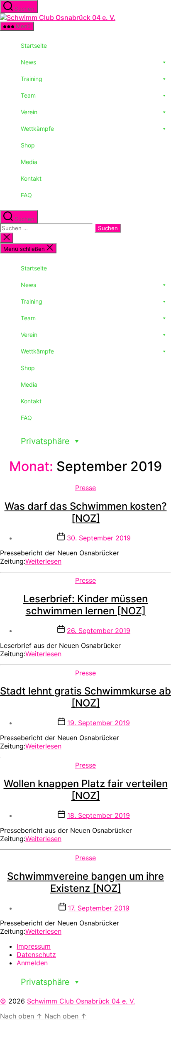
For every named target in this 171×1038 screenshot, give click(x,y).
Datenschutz (36, 954)
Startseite (34, 45)
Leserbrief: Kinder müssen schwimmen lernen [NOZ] (85, 605)
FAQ (26, 195)
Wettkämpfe (37, 128)
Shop (28, 145)
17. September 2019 (98, 908)
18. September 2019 (98, 815)
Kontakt (31, 178)
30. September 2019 (99, 538)
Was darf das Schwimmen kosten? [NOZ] (86, 512)
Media (29, 161)
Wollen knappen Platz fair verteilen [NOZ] (86, 790)
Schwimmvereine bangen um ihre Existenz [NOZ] (85, 882)
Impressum (34, 946)
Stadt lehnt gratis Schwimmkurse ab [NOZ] (85, 697)
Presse (85, 487)
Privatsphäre (45, 441)
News (28, 62)
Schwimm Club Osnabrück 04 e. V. (81, 1001)
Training (31, 78)
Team (28, 95)
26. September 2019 (98, 630)
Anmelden (32, 963)
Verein (29, 111)
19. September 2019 (98, 723)
